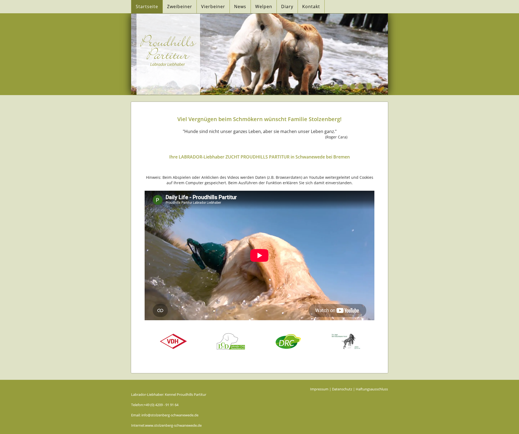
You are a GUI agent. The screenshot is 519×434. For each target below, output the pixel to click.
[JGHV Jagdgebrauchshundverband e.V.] (346, 342)
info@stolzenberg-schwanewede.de (169, 415)
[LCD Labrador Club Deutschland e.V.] (231, 342)
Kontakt (311, 6)
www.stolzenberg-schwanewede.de (173, 425)
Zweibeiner (179, 6)
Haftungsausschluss (372, 389)
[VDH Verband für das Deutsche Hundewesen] (173, 342)
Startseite (147, 6)
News (240, 6)
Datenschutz (342, 389)
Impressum (319, 389)
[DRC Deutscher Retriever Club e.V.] (288, 342)
